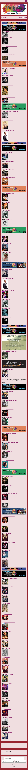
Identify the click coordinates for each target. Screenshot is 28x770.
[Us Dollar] (20, 761)
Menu (4, 17)
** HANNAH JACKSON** (9, 290)
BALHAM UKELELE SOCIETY (10, 578)
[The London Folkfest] (14, 9)
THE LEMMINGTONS (8, 586)
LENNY (6, 559)
